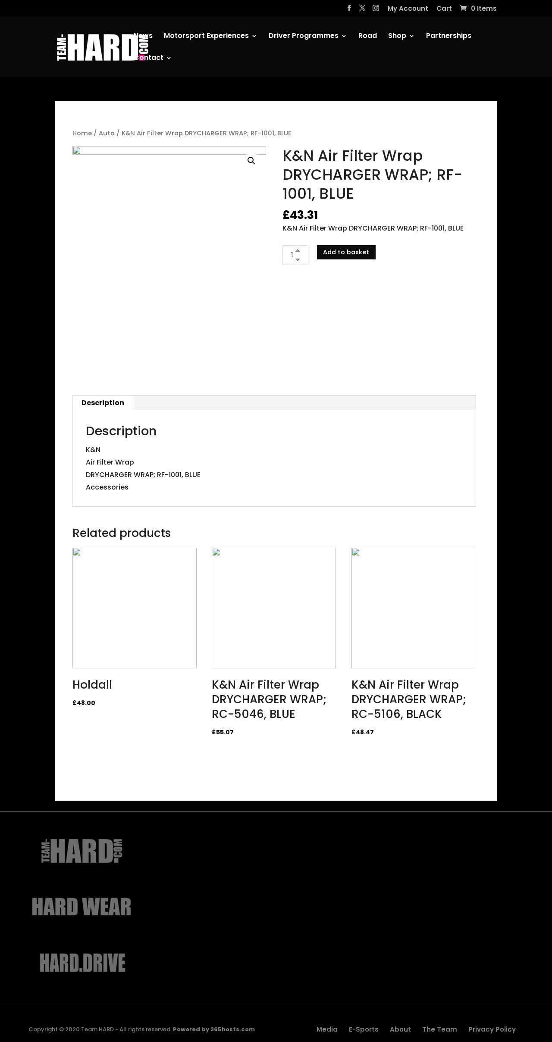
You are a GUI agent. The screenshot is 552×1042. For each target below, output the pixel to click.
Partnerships (448, 37)
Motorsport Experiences (206, 37)
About (400, 1029)
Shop (397, 37)
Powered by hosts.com (214, 1029)
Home (82, 133)
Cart (444, 9)
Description (103, 403)
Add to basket (346, 252)
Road (367, 37)
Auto (107, 133)
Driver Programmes (304, 37)
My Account (408, 9)
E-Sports (364, 1029)
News (143, 37)
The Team (439, 1029)
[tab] (103, 403)
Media (327, 1029)
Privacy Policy (492, 1029)
